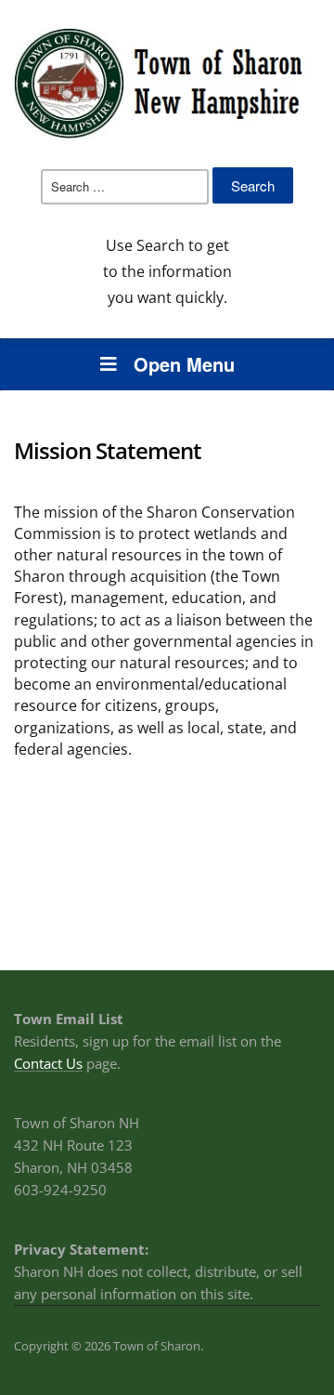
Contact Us (48, 1063)
